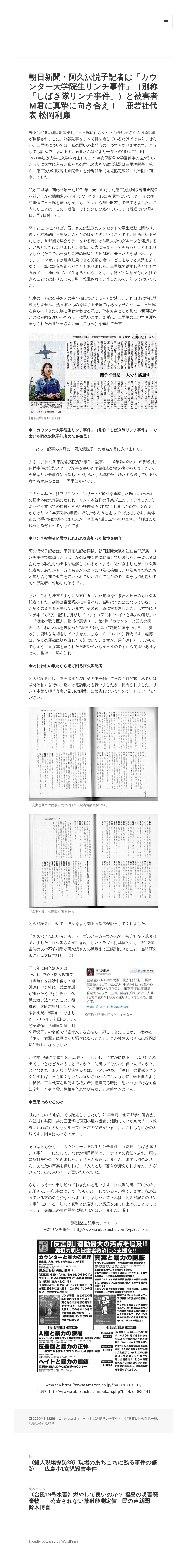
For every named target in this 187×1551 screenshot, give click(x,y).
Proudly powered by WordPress (53, 1541)
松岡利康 (129, 1418)
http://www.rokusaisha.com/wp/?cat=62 (111, 1229)
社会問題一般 (147, 1418)
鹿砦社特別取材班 (41, 1423)
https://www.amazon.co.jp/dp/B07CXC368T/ (101, 1385)
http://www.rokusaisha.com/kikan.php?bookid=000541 (100, 1391)
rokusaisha (70, 1418)
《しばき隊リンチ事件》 (104, 1418)
